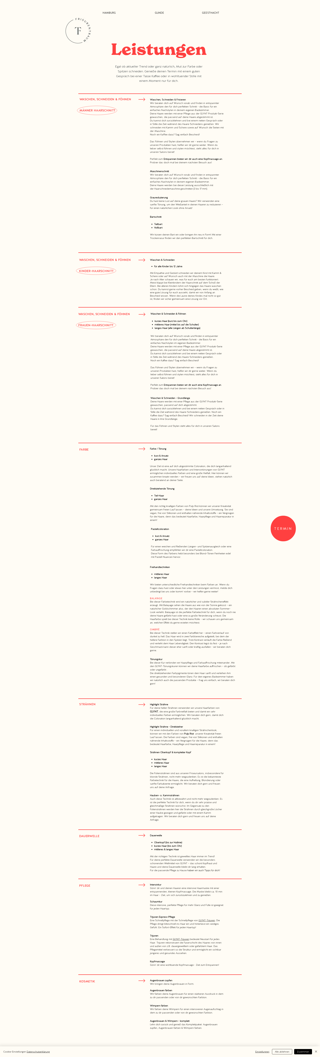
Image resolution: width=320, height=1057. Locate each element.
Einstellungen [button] (262, 1051)
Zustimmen (303, 1051)
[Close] (316, 1051)
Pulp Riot (189, 733)
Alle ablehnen (282, 1051)
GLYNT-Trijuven (206, 920)
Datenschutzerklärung (38, 1051)
